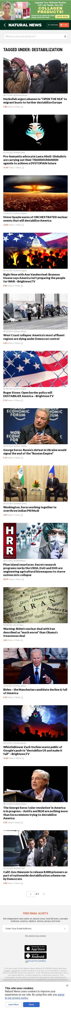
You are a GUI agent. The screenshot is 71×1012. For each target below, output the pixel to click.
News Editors (21, 331)
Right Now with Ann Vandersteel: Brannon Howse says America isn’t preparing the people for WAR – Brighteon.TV (34, 278)
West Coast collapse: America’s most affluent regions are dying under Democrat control (34, 336)
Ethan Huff (20, 868)
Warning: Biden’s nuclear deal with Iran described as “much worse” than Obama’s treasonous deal (30, 632)
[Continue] (65, 928)
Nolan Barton (21, 743)
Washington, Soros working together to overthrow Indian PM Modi (29, 508)
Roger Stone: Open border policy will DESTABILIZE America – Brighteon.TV (28, 394)
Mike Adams (21, 561)
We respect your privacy (35, 936)
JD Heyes (19, 625)
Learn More (13, 1004)
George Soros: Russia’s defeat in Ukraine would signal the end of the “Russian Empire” (34, 451)
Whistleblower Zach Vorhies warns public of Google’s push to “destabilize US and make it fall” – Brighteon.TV (32, 750)
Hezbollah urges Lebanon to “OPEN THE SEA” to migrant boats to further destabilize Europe (35, 100)
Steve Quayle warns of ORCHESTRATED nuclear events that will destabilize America (35, 218)
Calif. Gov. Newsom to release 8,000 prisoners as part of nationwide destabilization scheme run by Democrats (35, 875)
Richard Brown (21, 95)
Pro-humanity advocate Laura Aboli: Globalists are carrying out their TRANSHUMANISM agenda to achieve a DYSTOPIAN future (34, 160)
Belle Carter (20, 152)
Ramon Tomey (21, 503)
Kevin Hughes (21, 213)
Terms (14, 971)
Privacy (7, 971)
